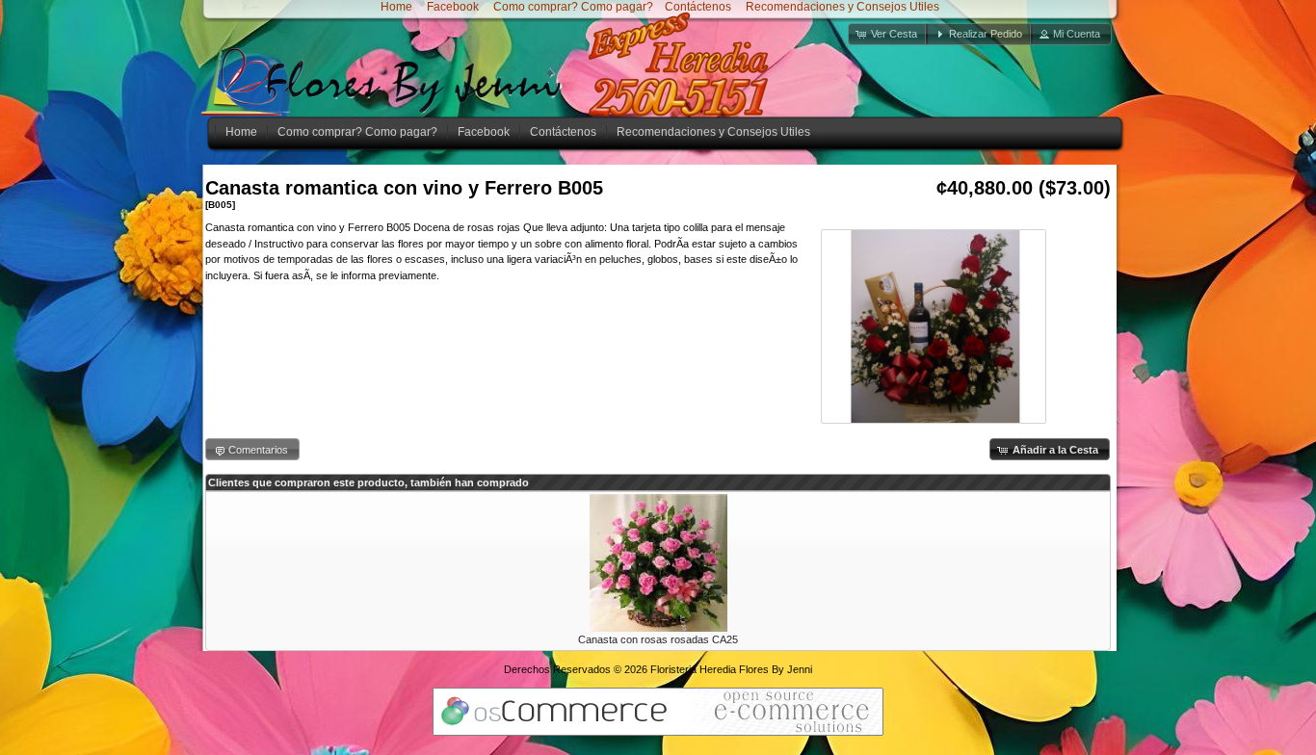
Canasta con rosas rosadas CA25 (658, 639)
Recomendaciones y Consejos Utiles (841, 6)
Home (396, 6)
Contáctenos (698, 6)
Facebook (451, 6)
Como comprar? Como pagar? (573, 6)
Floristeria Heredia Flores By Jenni (731, 669)
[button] (888, 34)
